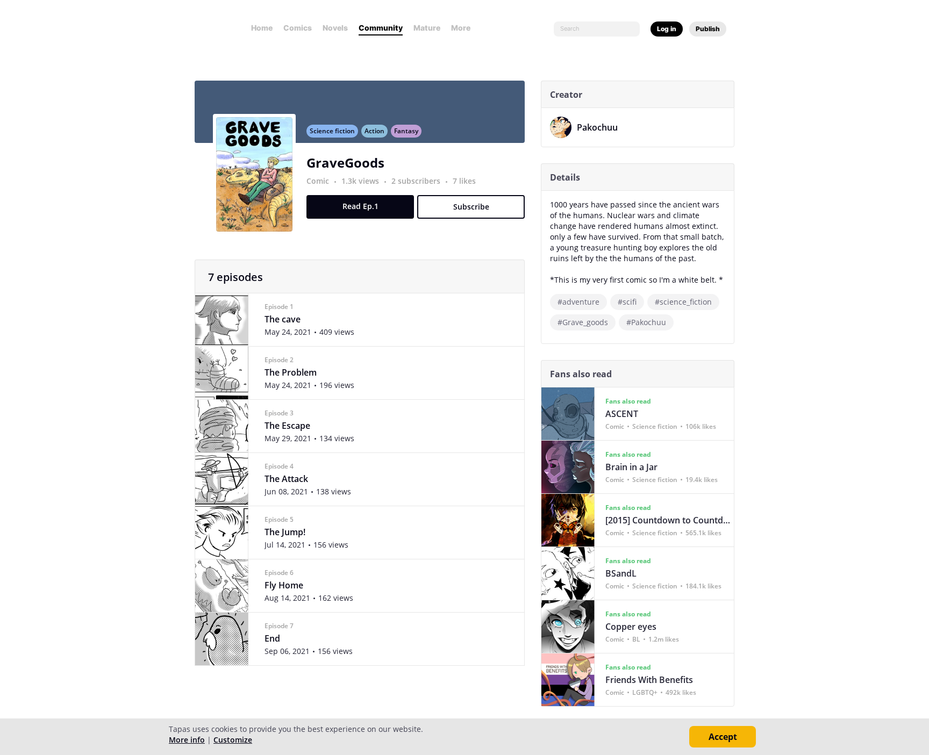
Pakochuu (597, 127)
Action (374, 130)
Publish (708, 29)
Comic (317, 181)
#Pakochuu (646, 322)
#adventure (578, 302)
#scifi (627, 302)
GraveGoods (345, 162)
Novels (335, 27)
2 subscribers (416, 181)
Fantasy (406, 130)
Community (381, 27)
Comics (297, 27)
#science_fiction (683, 302)
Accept (723, 737)
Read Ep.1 (360, 206)
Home (262, 27)
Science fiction (332, 130)
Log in (666, 29)
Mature (426, 27)
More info (187, 740)
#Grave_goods (583, 322)
